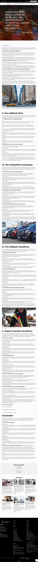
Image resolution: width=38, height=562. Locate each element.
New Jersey (14, 531)
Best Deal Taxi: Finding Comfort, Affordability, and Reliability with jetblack (30, 503)
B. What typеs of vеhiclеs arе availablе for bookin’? (9, 409)
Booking (21, 1)
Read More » (4, 494)
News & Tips (15, 533)
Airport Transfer (15, 535)
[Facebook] (17, 34)
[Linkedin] (20, 472)
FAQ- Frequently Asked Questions (31, 539)
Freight (18, 1)
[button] (33, 1)
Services (10, 1)
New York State (15, 534)
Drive (15, 1)
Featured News (11, 31)
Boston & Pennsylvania (16, 538)
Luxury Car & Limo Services (17, 539)
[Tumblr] (27, 34)
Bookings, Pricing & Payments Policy (18, 547)
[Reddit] (28, 34)
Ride (13, 1)
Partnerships (11, 3)
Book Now (28, 525)
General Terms (15, 546)
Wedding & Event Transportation (17, 540)
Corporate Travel (15, 536)
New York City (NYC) (16, 537)
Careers (28, 526)
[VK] (25, 34)
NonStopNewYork (4, 328)
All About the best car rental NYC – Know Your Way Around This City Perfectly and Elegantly (30, 486)
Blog (27, 528)
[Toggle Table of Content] (9, 45)
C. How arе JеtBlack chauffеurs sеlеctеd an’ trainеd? (10, 412)
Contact (28, 527)
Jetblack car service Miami (21, 60)
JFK (16, 327)
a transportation (9, 77)
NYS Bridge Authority (29, 543)
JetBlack (7, 3)
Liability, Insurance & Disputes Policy (18, 552)
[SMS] (30, 34)
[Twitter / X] (20, 34)
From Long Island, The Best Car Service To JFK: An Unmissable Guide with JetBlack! (7, 503)
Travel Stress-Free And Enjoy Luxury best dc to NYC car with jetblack (19, 505)
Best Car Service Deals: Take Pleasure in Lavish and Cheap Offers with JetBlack (19, 486)
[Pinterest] (22, 34)
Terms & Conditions (16, 545)
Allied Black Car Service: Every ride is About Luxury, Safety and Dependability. (7, 488)
